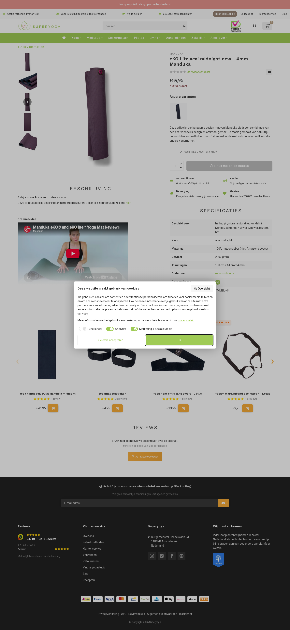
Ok (179, 340)
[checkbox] (90, 329)
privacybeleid (186, 320)
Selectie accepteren (110, 340)
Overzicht (204, 288)
